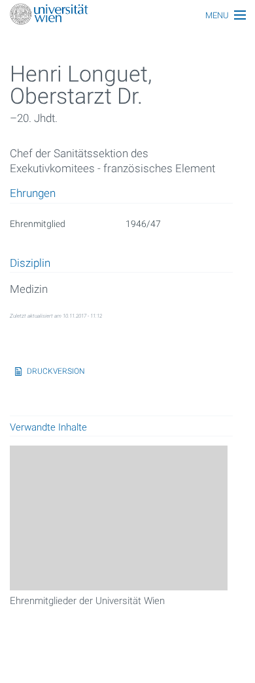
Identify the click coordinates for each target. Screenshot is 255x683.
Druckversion (56, 371)
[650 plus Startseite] (127, 15)
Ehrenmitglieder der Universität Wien (87, 601)
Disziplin (30, 263)
